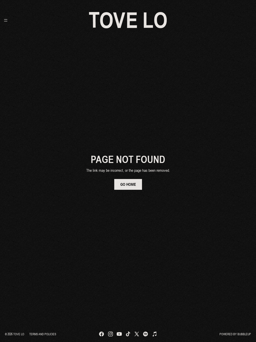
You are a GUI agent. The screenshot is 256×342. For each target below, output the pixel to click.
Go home (128, 184)
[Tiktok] (128, 334)
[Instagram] (111, 334)
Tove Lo (18, 334)
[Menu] (6, 20)
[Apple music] (155, 334)
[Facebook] (101, 334)
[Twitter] (137, 334)
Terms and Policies (42, 334)
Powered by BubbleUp (235, 334)
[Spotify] (145, 334)
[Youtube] (119, 334)
